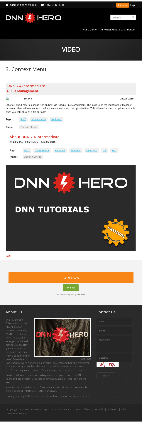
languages (91, 150)
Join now (122, 5)
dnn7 (23, 119)
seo (104, 150)
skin (114, 150)
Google (99, 409)
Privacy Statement (61, 409)
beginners (56, 119)
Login (133, 5)
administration (38, 119)
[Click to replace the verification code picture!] (108, 364)
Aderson (112, 409)
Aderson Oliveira (29, 127)
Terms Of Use (83, 409)
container (76, 150)
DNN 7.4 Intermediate (26, 85)
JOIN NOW (71, 278)
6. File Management (22, 91)
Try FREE (71, 287)
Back (8, 255)
